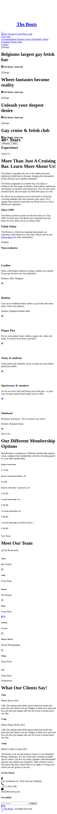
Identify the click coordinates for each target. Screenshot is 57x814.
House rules (16, 42)
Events (18, 34)
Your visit (5, 36)
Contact (4, 44)
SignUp (33, 803)
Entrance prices (24, 39)
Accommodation (9, 39)
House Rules (7, 237)
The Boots (8, 809)
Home (4, 34)
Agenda (11, 34)
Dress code (27, 34)
